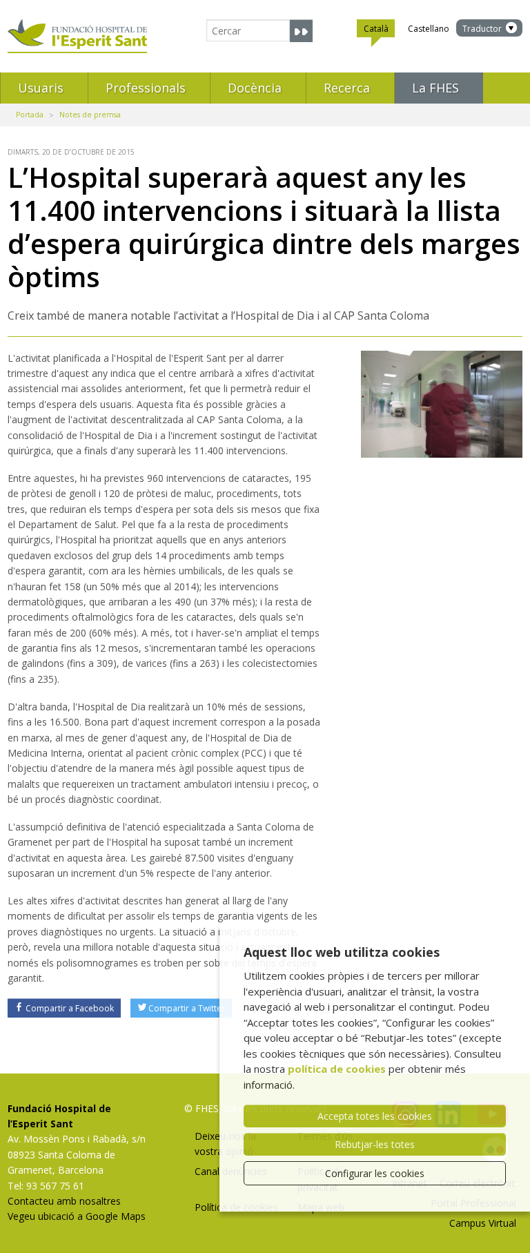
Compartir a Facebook (70, 1008)
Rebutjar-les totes (375, 1144)
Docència (255, 87)
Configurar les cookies (374, 1173)
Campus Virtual (482, 1223)
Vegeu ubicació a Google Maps (77, 1216)
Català (376, 29)
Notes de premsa (90, 114)
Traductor (482, 29)
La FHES (435, 87)
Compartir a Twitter (186, 1008)
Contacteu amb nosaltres (64, 1200)
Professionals (146, 87)
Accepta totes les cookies (374, 1116)
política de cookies (337, 1069)
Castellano (428, 29)
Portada (29, 114)
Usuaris (40, 87)
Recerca (347, 87)
